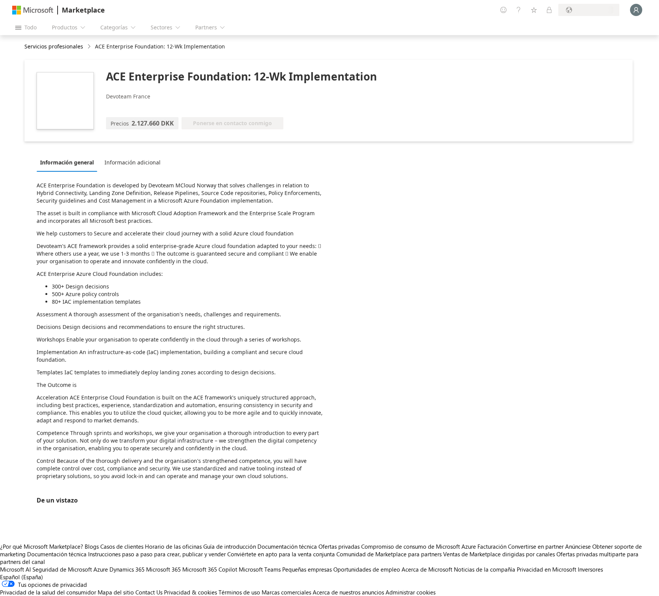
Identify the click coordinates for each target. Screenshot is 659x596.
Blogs (92, 546)
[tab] (69, 162)
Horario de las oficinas (173, 546)
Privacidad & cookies (190, 592)
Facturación (491, 546)
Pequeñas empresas (307, 569)
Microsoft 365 (163, 569)
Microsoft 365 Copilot (209, 569)
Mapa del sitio (116, 592)
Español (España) (21, 577)
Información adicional (132, 162)
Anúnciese (578, 546)
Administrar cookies (411, 592)
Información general (67, 162)
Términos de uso (239, 592)
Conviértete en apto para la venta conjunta (281, 554)
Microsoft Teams (260, 569)
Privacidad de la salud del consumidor (48, 592)
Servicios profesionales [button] (53, 46)
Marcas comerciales (286, 592)
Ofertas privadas (339, 546)
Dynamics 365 (127, 569)
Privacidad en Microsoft (546, 569)
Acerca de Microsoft (427, 569)
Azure (100, 569)
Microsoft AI (15, 569)
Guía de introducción (229, 546)
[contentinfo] (90, 47)
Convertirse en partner (536, 546)
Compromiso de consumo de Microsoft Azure (419, 546)
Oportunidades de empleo (366, 569)
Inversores (590, 569)
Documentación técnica (287, 546)
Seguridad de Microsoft (62, 569)
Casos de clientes (121, 546)
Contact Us (148, 592)
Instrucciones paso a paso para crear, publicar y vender (157, 554)
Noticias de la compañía (484, 569)
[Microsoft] (32, 10)
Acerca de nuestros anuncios (348, 592)
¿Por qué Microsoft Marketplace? (41, 546)
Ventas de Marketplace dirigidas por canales (499, 554)
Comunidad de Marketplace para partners (389, 554)
